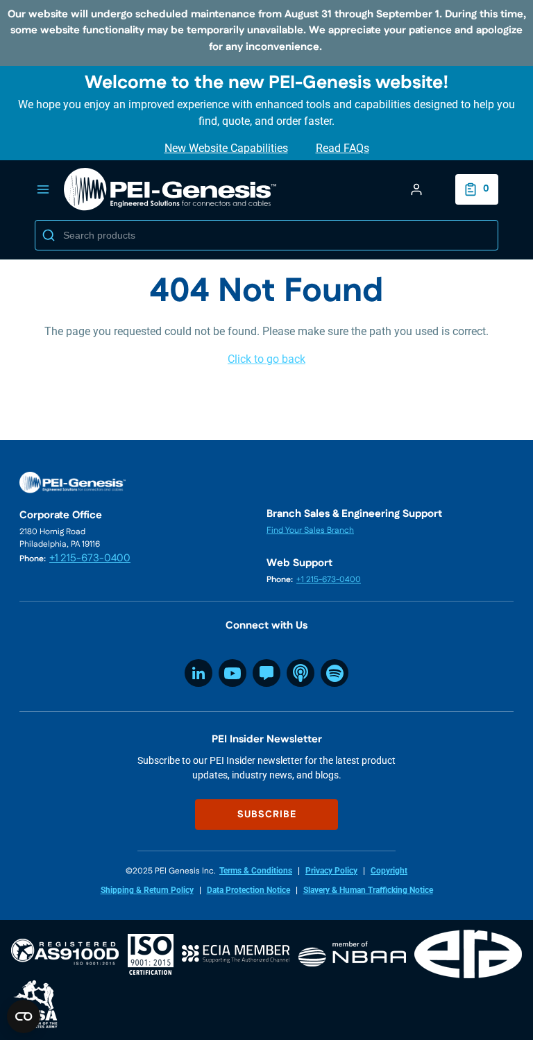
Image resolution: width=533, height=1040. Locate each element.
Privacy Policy (331, 871)
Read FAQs (342, 148)
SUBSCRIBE (266, 814)
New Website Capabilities (226, 148)
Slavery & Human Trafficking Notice (368, 890)
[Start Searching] (48, 235)
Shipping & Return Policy (147, 890)
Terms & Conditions (255, 871)
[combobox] (266, 235)
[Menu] (43, 189)
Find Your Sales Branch (310, 530)
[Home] (171, 189)
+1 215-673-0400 (89, 558)
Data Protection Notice (248, 890)
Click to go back (266, 359)
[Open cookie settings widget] (23, 1016)
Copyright (389, 871)
